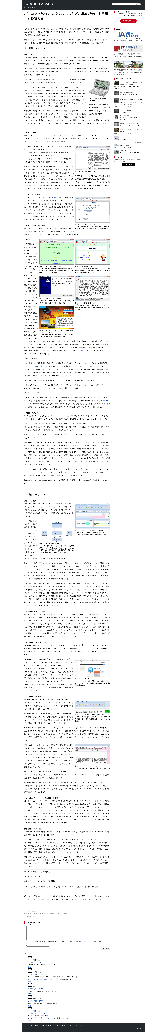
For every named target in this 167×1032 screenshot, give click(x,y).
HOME (78, 9)
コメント (27, 925)
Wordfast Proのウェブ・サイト (49, 645)
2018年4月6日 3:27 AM (35, 1001)
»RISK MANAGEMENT (52, 1025)
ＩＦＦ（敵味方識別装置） (126, 92)
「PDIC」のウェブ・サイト (45, 197)
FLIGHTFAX (113, 9)
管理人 (35, 1011)
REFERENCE (131, 9)
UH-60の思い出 (124, 151)
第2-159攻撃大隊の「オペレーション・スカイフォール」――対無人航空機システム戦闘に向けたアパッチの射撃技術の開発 (128, 102)
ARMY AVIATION (88, 9)
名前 (25, 943)
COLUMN (136, 125)
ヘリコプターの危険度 (125, 110)
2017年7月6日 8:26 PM (35, 962)
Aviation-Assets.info (134, 1030)
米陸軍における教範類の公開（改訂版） (130, 123)
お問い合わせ (139, 1028)
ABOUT (139, 9)
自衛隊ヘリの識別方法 (125, 137)
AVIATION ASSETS (39, 4)
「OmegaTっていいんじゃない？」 (43, 979)
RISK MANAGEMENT (101, 9)
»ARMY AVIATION (39, 1025)
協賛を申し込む (129, 21)
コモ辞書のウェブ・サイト (41, 366)
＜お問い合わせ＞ (80, 941)
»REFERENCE (80, 1025)
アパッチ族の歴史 (124, 115)
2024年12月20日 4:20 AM (36, 1013)
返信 (29, 967)
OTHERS (122, 9)
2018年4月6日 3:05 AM (35, 989)
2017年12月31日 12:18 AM (37, 974)
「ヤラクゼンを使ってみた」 (41, 1018)
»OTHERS (71, 1025)
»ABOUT (87, 1025)
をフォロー (129, 164)
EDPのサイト (82, 350)
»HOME (30, 1025)
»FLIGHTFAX (63, 1025)
